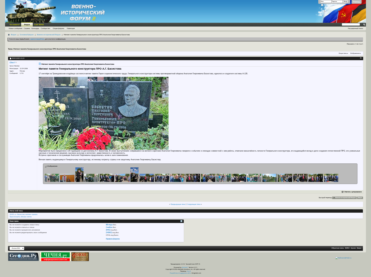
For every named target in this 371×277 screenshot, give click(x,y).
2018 (12, 214)
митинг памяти (31, 214)
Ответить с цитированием (353, 192)
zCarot (189, 271)
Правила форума (113, 239)
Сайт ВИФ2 (39, 25)
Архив (353, 248)
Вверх (360, 198)
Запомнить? (327, 5)
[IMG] (108, 230)
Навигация (71, 28)
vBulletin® (185, 267)
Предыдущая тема (178, 204)
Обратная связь (337, 248)
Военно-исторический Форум (49, 35)
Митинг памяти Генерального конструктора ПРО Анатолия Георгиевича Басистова (49, 49)
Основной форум (27, 35)
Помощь (356, 2)
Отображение (355, 53)
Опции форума (58, 28)
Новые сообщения (15, 28)
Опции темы (343, 53)
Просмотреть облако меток (21, 217)
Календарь (35, 28)
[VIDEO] (109, 233)
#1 (361, 58)
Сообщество (45, 28)
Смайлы (109, 227)
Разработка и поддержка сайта (180, 273)
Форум (27, 25)
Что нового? (14, 25)
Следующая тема (193, 204)
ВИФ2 (347, 248)
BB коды (109, 225)
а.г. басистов (19, 214)
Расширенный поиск (355, 28)
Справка (27, 28)
